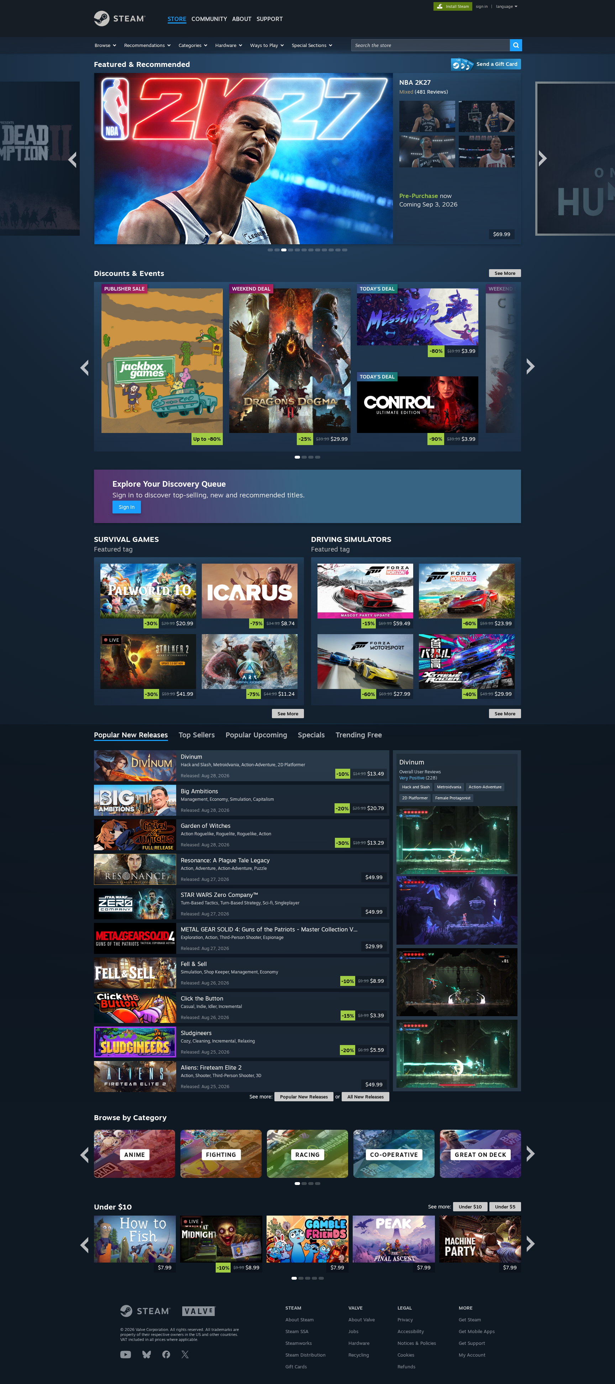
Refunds (406, 1366)
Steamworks (298, 1343)
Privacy (405, 1319)
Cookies (406, 1355)
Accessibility (411, 1331)
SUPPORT (270, 18)
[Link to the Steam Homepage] (120, 24)
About (242, 18)
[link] (162, 366)
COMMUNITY (209, 18)
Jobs (353, 1331)
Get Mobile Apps (477, 1331)
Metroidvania (449, 786)
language (504, 6)
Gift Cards (296, 1366)
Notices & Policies (417, 1343)
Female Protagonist (453, 797)
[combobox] (430, 45)
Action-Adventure (485, 786)
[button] (106, 45)
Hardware (358, 1343)
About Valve (361, 1319)
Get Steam (470, 1319)
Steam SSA (297, 1331)
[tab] (131, 735)
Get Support (472, 1343)
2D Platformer (415, 797)
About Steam (299, 1319)
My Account (472, 1355)
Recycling (358, 1355)
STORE (177, 18)
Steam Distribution (305, 1355)
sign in (482, 6)
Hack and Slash (416, 786)
